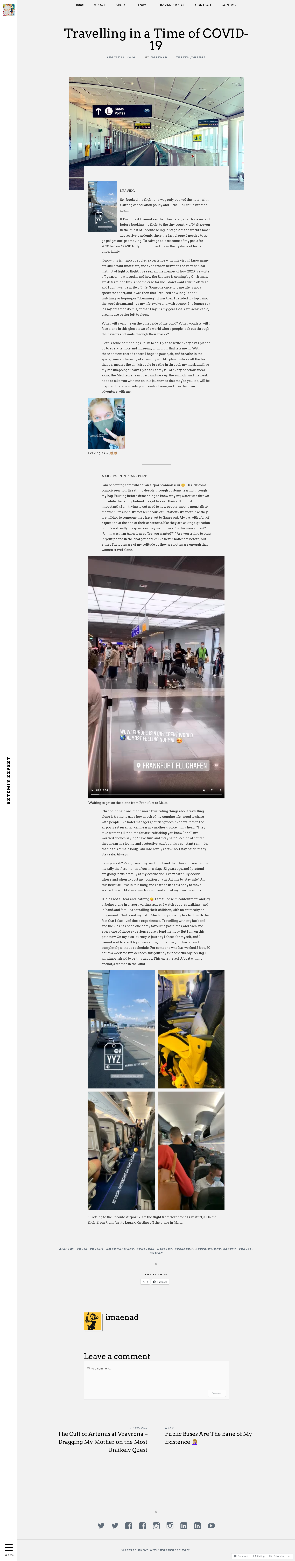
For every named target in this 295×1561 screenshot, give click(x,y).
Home (79, 5)
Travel (142, 5)
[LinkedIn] (184, 1525)
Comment (217, 1393)
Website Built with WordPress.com (155, 1550)
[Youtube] (211, 1525)
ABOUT (100, 5)
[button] (121, 1029)
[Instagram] (156, 1525)
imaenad (159, 57)
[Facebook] (128, 1525)
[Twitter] (101, 1525)
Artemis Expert (8, 780)
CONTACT (203, 5)
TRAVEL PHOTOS (171, 5)
